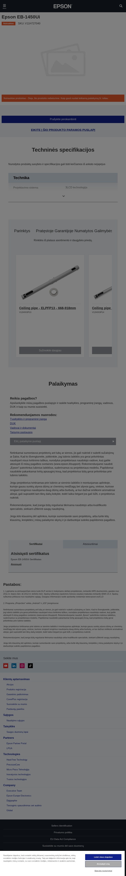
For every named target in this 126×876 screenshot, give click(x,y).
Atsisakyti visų (103, 864)
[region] (62, 863)
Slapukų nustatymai (103, 871)
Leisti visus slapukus (103, 857)
